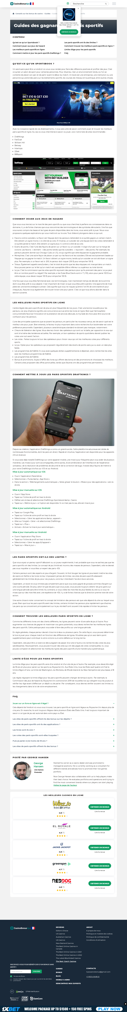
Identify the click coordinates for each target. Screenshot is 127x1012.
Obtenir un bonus (69, 32)
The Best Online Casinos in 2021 (69, 952)
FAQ (66, 53)
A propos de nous (93, 931)
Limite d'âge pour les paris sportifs (80, 49)
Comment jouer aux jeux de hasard (29, 46)
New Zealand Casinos (65, 943)
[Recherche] (106, 4)
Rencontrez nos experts (68, 983)
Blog (58, 976)
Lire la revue (100, 811)
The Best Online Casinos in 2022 (69, 955)
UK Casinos (60, 940)
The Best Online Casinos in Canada (67, 947)
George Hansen (38, 765)
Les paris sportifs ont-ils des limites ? (80, 42)
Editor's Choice (62, 931)
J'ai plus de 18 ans (19, 976)
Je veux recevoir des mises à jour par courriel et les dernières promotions (32, 979)
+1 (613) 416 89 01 (92, 977)
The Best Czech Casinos (66, 961)
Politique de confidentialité (97, 937)
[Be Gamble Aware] (14, 999)
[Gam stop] (24, 998)
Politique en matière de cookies (99, 934)
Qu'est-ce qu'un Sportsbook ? (26, 42)
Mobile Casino (63, 980)
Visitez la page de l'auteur (65, 785)
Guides (47, 14)
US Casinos (60, 934)
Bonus (59, 972)
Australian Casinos (63, 937)
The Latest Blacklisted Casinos (68, 958)
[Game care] (36, 999)
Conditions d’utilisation (96, 940)
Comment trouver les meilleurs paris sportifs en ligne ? (89, 46)
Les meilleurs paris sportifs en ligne (29, 49)
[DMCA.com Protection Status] (20, 991)
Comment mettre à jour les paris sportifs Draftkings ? (37, 53)
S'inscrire (36, 971)
